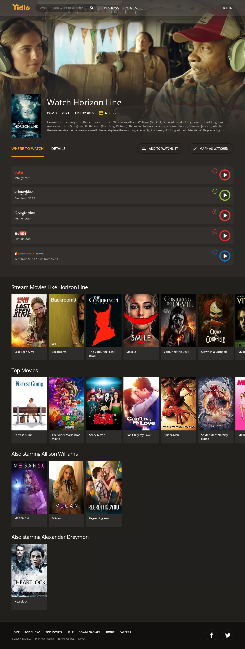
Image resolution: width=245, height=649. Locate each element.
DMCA (81, 638)
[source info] (214, 170)
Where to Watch (27, 148)
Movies (131, 8)
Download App (89, 632)
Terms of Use (66, 638)
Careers (125, 632)
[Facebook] (211, 635)
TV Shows (111, 8)
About (109, 632)
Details (58, 148)
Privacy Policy (44, 638)
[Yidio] (21, 8)
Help (70, 632)
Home (15, 632)
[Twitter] (228, 635)
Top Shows (33, 632)
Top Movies (54, 632)
